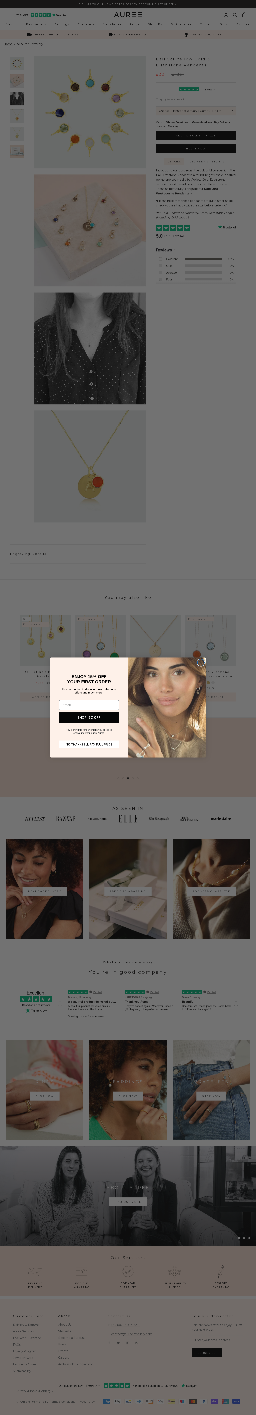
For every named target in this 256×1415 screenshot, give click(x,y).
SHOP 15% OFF (89, 717)
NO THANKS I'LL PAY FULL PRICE (89, 744)
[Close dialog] (200, 662)
